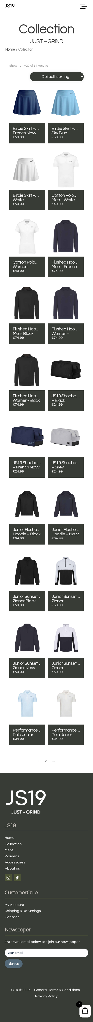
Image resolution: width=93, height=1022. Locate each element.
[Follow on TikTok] (17, 877)
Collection (13, 844)
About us (12, 868)
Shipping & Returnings (23, 911)
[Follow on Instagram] (8, 877)
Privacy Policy (46, 996)
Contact (12, 917)
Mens (9, 850)
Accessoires (15, 862)
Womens (12, 856)
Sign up (13, 963)
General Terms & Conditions (57, 990)
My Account (14, 905)
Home (10, 49)
